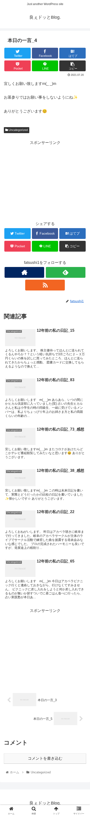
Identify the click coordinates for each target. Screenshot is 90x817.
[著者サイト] (24, 272)
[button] (80, 550)
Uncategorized (18, 130)
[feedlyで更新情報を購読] (65, 272)
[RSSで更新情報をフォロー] (45, 285)
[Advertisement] (45, 179)
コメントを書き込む (45, 758)
